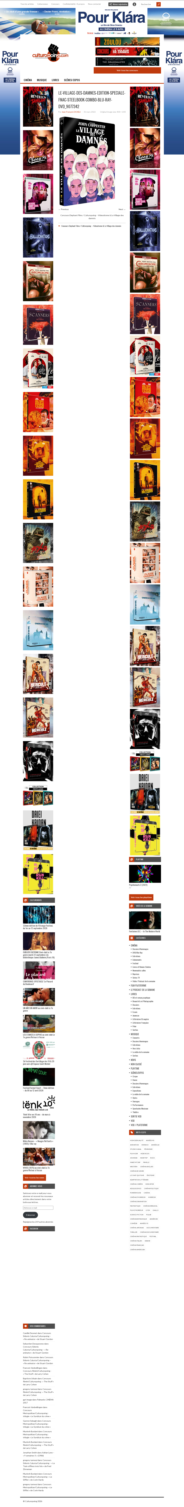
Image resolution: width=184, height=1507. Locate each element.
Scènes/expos (72, 80)
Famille (146, 1162)
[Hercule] (145, 706)
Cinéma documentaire (149, 1232)
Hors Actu (136, 1048)
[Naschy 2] (145, 458)
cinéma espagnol (150, 1206)
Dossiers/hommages (140, 1041)
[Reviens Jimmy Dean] (145, 209)
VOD (133, 1120)
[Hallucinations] (145, 250)
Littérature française (140, 1022)
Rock (152, 1158)
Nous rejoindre (120, 4)
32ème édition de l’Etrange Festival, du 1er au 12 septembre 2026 (38, 927)
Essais (135, 1011)
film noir (134, 1153)
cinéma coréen (136, 1184)
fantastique (135, 1206)
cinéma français (137, 1245)
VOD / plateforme (139, 1125)
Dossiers (136, 1004)
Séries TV (136, 977)
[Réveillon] (145, 126)
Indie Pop (143, 1158)
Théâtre (135, 1112)
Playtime (135, 1068)
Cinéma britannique (138, 1219)
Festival (135, 963)
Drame (147, 1241)
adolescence (135, 1188)
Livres (55, 80)
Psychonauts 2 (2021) (138, 884)
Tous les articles (27, 4)
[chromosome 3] (145, 292)
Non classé (136, 1064)
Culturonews (42, 4)
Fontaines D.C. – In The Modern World (144, 931)
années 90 (150, 1140)
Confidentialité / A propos (74, 4)
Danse (135, 1079)
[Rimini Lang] (145, 771)
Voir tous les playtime (141, 897)
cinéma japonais (137, 1228)
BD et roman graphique (141, 997)
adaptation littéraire (139, 1180)
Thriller (133, 1232)
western (133, 1166)
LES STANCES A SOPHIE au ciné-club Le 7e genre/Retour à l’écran (39, 1036)
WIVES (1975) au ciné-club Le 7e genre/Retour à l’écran (36, 1169)
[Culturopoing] (50, 66)
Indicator (149, 1184)
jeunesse (133, 1158)
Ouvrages (136, 1101)
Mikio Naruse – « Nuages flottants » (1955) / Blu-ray (38, 1142)
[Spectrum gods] (145, 624)
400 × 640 (121, 112)
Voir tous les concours (127, 70)
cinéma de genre (137, 1171)
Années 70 (144, 1223)
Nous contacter (94, 4)
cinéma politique (151, 1188)
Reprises (136, 973)
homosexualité (136, 1140)
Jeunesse (136, 1015)
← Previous (63, 209)
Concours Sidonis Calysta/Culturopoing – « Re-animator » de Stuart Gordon (38, 1336)
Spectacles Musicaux (140, 1108)
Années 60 (155, 1145)
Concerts (136, 1037)
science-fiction (136, 1215)
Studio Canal (135, 1149)
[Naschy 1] (145, 416)
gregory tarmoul (30, 1389)
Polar (134, 1026)
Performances (138, 1104)
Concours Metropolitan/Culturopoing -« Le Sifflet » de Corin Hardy (37, 1477)
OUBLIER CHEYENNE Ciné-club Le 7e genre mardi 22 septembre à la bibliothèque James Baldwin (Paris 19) (38, 955)
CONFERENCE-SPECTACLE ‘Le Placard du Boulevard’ (38, 982)
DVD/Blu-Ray (137, 952)
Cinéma (28, 80)
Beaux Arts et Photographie (143, 1001)
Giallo (155, 1210)
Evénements (137, 959)
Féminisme (148, 1149)
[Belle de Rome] (145, 375)
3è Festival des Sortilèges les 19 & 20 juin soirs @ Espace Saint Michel (38, 1062)
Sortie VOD (136, 1116)
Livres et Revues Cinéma (142, 966)
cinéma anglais (146, 1166)
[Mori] (145, 748)
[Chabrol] (145, 582)
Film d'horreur (136, 1210)
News (133, 1060)
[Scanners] (145, 333)
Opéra (135, 1097)
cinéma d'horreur (137, 1197)
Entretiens (136, 956)
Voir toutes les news (34, 1177)
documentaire (152, 1228)
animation (134, 1145)
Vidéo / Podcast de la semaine (144, 981)
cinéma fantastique (138, 1236)
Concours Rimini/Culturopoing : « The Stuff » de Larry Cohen (38, 1381)
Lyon (148, 1210)
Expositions (137, 1090)
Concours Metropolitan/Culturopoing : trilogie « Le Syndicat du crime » (37, 1413)
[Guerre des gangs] (145, 499)
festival (153, 1236)
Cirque (135, 1076)
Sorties (135, 1029)
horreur (152, 1197)
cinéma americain (137, 1249)
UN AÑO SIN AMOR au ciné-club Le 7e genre (38, 1009)
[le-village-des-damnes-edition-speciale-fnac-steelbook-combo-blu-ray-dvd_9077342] (87, 206)
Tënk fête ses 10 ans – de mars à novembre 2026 (36, 1116)
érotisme (150, 1175)
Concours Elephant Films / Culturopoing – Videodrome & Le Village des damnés (91, 225)
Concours (55, 4)
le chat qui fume (137, 1175)
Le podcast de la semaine (143, 990)
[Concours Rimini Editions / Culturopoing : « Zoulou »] (127, 41)
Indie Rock (145, 1153)
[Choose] (145, 167)
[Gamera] (145, 541)
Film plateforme (138, 985)
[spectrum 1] (145, 854)
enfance (145, 1145)
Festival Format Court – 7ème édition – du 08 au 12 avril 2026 (38, 1089)
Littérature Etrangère (141, 1019)
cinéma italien (136, 1241)
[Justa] (92, 20)
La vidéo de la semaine (141, 1051)
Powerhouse (135, 1193)
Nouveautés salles (139, 970)
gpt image (27, 1399)
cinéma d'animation (138, 1201)
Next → (122, 209)
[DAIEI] (145, 813)
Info (134, 4)
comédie (133, 1223)
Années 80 (154, 1219)
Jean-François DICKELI (71, 112)
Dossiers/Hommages (140, 948)
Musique (42, 80)
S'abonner (30, 1215)
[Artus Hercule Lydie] (145, 665)
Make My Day (135, 1162)
